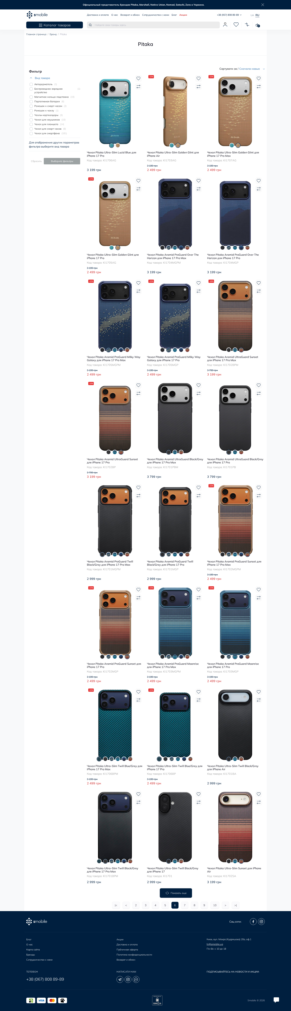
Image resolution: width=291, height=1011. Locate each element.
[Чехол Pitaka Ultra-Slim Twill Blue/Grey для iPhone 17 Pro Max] (115, 724)
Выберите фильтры (62, 161)
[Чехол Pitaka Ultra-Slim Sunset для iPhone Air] (235, 826)
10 (215, 905)
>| (235, 905)
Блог (174, 14)
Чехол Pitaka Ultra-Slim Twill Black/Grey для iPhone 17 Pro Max (112, 870)
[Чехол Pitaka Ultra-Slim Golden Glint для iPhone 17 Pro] (115, 213)
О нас (114, 14)
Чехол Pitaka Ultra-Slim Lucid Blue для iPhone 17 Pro (111, 154)
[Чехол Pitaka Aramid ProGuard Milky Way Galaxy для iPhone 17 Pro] (175, 315)
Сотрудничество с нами (155, 14)
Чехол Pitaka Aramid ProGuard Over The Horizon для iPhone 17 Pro (233, 256)
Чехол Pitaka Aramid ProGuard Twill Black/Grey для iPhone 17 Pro (170, 563)
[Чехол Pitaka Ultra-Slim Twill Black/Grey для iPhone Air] (235, 724)
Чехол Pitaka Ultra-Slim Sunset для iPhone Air (234, 870)
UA (252, 15)
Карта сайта (33, 949)
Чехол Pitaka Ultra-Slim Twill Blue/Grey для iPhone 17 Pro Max (114, 767)
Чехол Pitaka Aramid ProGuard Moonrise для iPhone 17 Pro (233, 665)
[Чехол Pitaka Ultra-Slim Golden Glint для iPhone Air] (175, 111)
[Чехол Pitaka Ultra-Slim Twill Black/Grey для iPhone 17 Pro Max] (115, 826)
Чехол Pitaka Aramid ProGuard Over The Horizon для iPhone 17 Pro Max (173, 256)
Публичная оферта (127, 949)
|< (116, 905)
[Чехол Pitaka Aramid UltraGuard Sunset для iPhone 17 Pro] (115, 417)
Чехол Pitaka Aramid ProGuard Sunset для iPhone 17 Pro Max (234, 563)
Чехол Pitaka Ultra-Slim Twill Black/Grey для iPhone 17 (172, 870)
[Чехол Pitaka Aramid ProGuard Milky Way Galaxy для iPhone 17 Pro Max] (115, 315)
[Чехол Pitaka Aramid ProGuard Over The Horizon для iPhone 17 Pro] (235, 213)
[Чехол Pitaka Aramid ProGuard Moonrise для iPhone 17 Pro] (235, 622)
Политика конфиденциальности (134, 954)
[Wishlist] (138, 78)
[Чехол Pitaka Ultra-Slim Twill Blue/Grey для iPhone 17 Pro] (175, 724)
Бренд (53, 34)
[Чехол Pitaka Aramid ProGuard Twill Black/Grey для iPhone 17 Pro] (175, 520)
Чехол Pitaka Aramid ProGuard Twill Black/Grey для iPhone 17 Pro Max (110, 563)
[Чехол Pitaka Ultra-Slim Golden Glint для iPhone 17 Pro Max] (235, 111)
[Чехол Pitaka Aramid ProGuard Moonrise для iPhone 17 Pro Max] (175, 622)
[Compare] (138, 86)
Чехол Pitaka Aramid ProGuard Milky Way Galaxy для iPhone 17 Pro (174, 358)
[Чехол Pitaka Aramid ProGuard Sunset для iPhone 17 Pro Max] (235, 520)
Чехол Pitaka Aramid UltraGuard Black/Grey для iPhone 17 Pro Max (175, 461)
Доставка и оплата (98, 14)
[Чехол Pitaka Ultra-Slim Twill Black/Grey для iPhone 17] (175, 826)
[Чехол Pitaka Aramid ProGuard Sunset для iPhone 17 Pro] (115, 622)
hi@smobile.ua (215, 944)
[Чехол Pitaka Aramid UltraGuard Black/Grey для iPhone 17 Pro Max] (175, 417)
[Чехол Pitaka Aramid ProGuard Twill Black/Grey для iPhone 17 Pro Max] (115, 520)
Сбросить (36, 161)
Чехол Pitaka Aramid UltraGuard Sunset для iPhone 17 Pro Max (232, 358)
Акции (183, 14)
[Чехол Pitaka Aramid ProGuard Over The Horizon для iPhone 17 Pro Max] (175, 213)
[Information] (263, 5)
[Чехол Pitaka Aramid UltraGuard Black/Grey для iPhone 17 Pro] (235, 417)
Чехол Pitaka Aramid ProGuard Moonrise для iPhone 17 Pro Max (173, 665)
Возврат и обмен (130, 14)
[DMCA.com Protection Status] (157, 1000)
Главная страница (36, 34)
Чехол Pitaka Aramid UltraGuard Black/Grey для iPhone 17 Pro (235, 461)
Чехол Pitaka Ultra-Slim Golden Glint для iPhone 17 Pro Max (233, 154)
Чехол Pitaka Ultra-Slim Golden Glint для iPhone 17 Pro (113, 256)
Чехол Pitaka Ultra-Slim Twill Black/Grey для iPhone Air (232, 767)
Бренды (30, 954)
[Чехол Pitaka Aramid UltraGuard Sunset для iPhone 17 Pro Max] (235, 315)
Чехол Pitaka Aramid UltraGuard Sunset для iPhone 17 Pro (112, 461)
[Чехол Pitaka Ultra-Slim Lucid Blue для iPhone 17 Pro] (115, 111)
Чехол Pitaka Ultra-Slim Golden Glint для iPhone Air (173, 154)
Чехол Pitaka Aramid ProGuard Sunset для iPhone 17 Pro (114, 665)
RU (257, 15)
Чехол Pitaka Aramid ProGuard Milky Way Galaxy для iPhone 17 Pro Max (113, 358)
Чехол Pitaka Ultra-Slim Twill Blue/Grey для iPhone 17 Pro (174, 767)
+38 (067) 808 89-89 (45, 979)
